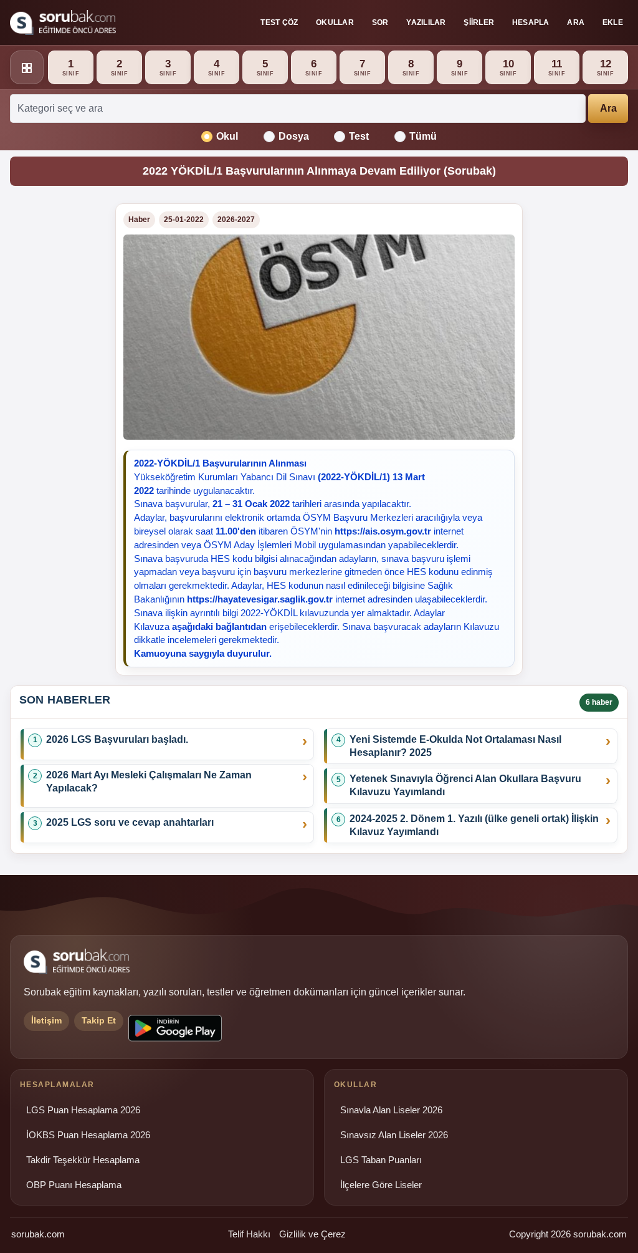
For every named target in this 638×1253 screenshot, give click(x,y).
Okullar (335, 22)
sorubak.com (38, 1234)
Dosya (294, 136)
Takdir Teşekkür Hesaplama (83, 1160)
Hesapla (531, 22)
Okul (227, 136)
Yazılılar (425, 22)
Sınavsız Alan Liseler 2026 (394, 1135)
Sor (380, 22)
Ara (575, 22)
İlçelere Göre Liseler (381, 1185)
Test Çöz (279, 22)
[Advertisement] (55, 390)
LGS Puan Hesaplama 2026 (83, 1110)
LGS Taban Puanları (381, 1160)
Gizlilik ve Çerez (312, 1234)
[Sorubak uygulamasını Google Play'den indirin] (175, 1028)
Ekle (612, 22)
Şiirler (479, 22)
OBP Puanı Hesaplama (73, 1185)
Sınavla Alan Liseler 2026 (391, 1110)
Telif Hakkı (249, 1234)
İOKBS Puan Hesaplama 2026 (88, 1135)
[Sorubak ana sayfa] (63, 22)
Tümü (423, 136)
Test (359, 136)
